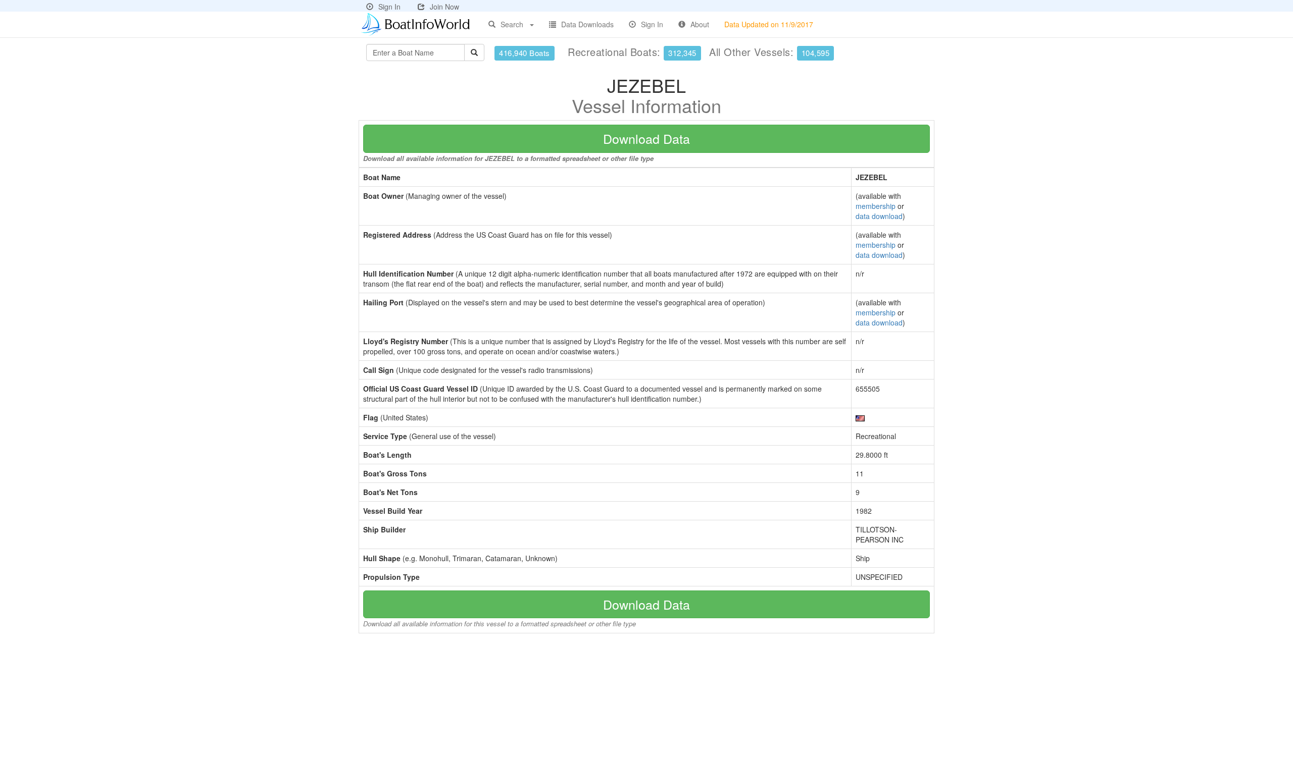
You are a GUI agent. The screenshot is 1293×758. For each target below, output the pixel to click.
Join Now (444, 7)
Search (512, 24)
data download (879, 216)
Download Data (646, 138)
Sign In (389, 7)
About (699, 24)
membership (876, 206)
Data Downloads (587, 24)
